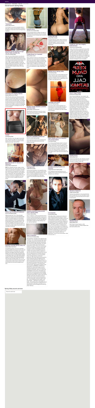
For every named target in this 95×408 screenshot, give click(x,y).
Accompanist (51, 212)
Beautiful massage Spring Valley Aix (15, 245)
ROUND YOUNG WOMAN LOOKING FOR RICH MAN (36, 107)
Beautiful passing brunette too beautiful (56, 167)
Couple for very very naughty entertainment (78, 45)
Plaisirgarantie (31, 167)
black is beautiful (31, 235)
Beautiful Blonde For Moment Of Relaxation (14, 163)
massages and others (54, 102)
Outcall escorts (8, 3)
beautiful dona (31, 29)
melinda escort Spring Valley (56, 71)
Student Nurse (73, 155)
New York (20, 3)
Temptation (8, 24)
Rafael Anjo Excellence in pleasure (14, 212)
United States (14, 3)
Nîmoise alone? (74, 221)
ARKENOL (7, 1)
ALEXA (7, 135)
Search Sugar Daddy (75, 93)
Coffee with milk (52, 36)
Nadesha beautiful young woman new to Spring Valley (36, 211)
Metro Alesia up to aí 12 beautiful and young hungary (57, 139)
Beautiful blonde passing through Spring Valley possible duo (14, 52)
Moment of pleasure (75, 190)
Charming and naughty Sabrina (13, 93)
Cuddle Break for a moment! (34, 54)
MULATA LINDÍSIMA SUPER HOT (36, 136)
